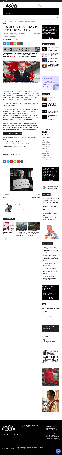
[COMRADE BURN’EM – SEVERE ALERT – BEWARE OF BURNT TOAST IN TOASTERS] (44, 105)
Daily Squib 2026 (10, 448)
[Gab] (52, 1)
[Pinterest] (56, 1)
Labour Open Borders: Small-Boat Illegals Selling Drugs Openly (49, 278)
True (46, 311)
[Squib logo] (13, 5)
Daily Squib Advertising (50, 388)
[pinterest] (23, 209)
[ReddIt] (18, 43)
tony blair (13, 154)
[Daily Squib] (4, 39)
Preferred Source (14, 56)
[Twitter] (58, 1)
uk (16, 154)
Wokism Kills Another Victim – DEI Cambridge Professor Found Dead (53, 111)
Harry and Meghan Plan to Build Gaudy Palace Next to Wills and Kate (53, 65)
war (19, 154)
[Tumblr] (21, 43)
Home (4, 21)
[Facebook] (50, 1)
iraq (8, 154)
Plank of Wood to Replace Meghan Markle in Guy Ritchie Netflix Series (53, 49)
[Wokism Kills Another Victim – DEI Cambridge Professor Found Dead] (44, 111)
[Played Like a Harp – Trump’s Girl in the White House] (44, 99)
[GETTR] (54, 1)
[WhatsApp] (14, 43)
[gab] (18, 209)
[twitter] (28, 209)
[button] (57, 17)
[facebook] (15, 209)
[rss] (26, 209)
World (8, 21)
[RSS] (14, 434)
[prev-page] (4, 239)
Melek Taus (8, 39)
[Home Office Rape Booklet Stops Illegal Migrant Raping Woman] (44, 55)
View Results (50, 320)
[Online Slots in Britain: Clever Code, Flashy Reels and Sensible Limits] (44, 60)
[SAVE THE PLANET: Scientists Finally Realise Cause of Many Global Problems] (34, 226)
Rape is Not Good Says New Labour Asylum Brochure (8, 232)
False (46, 314)
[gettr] (21, 209)
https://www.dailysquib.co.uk (21, 206)
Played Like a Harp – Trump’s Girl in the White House (53, 99)
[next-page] (6, 239)
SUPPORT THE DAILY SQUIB (11, 141)
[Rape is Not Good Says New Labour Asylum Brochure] (8, 226)
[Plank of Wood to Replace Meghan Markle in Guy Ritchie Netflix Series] (44, 49)
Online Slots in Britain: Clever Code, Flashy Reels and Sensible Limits (53, 60)
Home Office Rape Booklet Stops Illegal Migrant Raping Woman (53, 54)
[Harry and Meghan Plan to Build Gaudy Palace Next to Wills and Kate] (44, 66)
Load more (49, 70)
